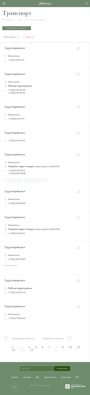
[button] (11, 37)
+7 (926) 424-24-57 (16, 140)
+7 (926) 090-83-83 (17, 203)
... (21, 347)
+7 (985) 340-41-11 (16, 118)
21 (31, 350)
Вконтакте (27, 377)
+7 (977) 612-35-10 (16, 60)
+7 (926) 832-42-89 (16, 259)
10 (70, 347)
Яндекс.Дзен (66, 377)
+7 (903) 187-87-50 (16, 92)
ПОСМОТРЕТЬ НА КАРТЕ (16, 28)
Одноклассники (50, 377)
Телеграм (15, 377)
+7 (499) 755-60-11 (16, 170)
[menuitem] (15, 377)
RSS (77, 377)
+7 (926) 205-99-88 (17, 173)
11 (78, 347)
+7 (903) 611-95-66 (16, 233)
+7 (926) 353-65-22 (17, 292)
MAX (37, 377)
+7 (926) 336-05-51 (16, 90)
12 (13, 350)
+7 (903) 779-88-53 (16, 318)
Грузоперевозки (15, 48)
